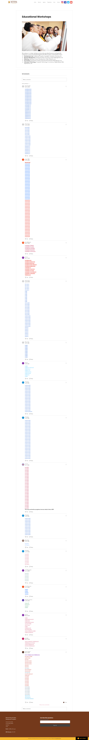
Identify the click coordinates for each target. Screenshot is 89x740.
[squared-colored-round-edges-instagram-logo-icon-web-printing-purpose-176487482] (62, 2)
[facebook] (65, 2)
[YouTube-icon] (71, 2)
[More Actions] (66, 86)
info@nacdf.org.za (12, 728)
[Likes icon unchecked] (25, 120)
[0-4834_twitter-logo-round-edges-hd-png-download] (68, 2)
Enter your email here (44, 719)
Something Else (58, 738)
